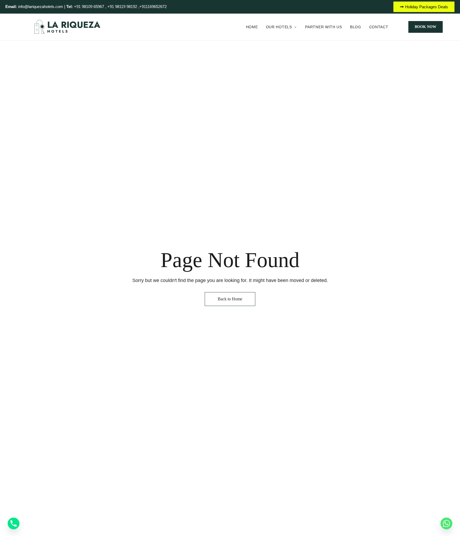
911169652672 (154, 6)
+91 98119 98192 (122, 6)
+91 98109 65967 (85, 6)
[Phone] (13, 523)
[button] (425, 27)
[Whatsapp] (446, 523)
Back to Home (230, 299)
